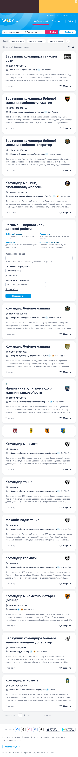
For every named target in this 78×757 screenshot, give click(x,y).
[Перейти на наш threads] (23, 729)
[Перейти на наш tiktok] (41, 729)
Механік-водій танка (22, 520)
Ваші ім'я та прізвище (15, 254)
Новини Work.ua (47, 737)
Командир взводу (56, 41)
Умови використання (11, 740)
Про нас (25, 737)
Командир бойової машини (27, 308)
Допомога (60, 737)
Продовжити (18, 296)
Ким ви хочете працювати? (17, 266)
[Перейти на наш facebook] (17, 729)
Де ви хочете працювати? (17, 280)
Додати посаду (12, 275)
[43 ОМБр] (47, 431)
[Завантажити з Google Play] (68, 729)
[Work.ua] (10, 21)
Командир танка (17, 41)
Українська (7, 729)
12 (38, 715)
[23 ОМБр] (63, 431)
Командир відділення (36, 41)
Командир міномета (22, 444)
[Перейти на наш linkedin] (35, 729)
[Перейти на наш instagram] (29, 729)
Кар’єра (34, 737)
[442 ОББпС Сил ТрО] (15, 431)
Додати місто (11, 289)
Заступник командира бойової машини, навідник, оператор (30, 640)
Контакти (16, 737)
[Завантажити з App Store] (53, 729)
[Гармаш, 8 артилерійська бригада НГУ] (31, 431)
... (67, 41)
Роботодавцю (67, 15)
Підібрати (68, 32)
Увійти (70, 21)
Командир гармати (21, 558)
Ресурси (6, 737)
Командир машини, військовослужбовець (23, 185)
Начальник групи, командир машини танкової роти (28, 390)
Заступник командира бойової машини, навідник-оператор (30, 101)
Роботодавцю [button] (11, 747)
